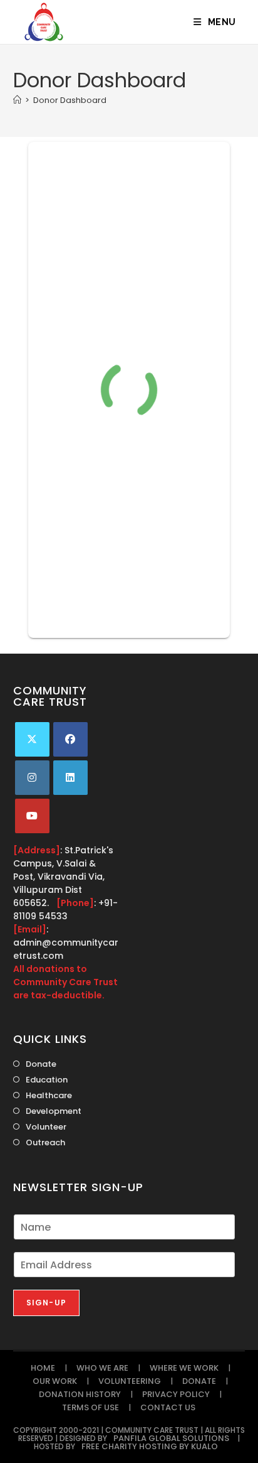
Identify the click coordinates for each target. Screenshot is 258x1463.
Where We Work (184, 1368)
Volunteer (46, 1127)
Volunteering (129, 1381)
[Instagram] (32, 777)
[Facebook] (70, 739)
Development (53, 1111)
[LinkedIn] (70, 777)
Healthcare (49, 1095)
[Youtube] (32, 816)
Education (47, 1080)
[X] (32, 739)
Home (43, 1368)
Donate (41, 1064)
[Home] (17, 100)
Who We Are (102, 1368)
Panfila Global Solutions (171, 1438)
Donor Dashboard (69, 100)
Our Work (55, 1381)
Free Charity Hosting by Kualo (149, 1446)
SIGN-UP (46, 1302)
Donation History (80, 1394)
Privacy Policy (176, 1394)
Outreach (45, 1142)
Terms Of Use (90, 1407)
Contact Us (167, 1407)
